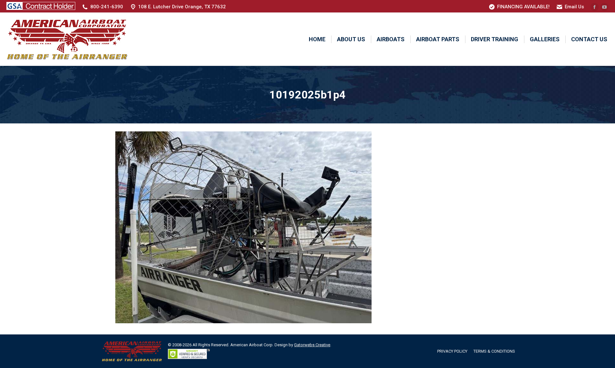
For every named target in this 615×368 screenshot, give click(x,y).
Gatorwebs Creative (312, 344)
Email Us (574, 7)
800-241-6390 (106, 7)
